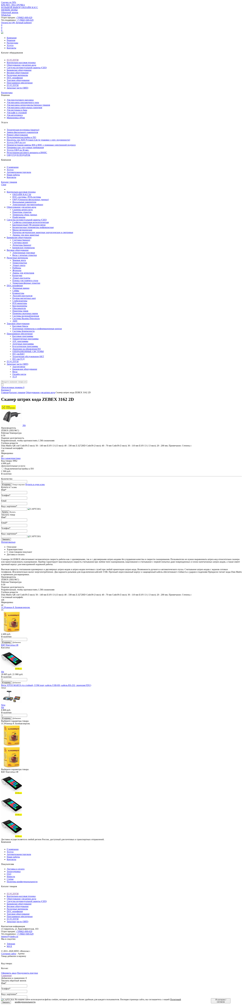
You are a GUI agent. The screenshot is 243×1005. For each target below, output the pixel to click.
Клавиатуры (18, 293)
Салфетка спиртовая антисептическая (30, 222)
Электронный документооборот (27, 204)
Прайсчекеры (18, 217)
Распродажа (12, 43)
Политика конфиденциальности (22, 881)
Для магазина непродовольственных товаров (28, 105)
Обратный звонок (9, 12)
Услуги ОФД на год (16, 142)
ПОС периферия (15, 78)
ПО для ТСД (18, 359)
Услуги (10, 45)
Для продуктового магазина (20, 100)
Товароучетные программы (25, 339)
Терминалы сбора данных (24, 214)
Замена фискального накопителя (22, 132)
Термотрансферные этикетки (26, 283)
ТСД (14, 377)
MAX (9, 946)
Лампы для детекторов (23, 273)
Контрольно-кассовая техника (21, 62)
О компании (13, 167)
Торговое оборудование (18, 80)
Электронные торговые (23, 252)
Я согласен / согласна (220, 1001)
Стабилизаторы (19, 301)
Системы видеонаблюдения (25, 316)
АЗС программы (20, 341)
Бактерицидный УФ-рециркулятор (29, 225)
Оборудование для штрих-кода (21, 65)
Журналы (16, 270)
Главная (5, 392)
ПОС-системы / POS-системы (26, 197)
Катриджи (17, 275)
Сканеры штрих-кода (22, 209)
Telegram (11, 944)
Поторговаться (8, 542)
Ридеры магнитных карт (24, 298)
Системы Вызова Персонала (26, 318)
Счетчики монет (20, 242)
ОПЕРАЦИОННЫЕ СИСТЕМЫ (28, 351)
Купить (5, 512)
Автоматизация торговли (19, 172)
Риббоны (16, 268)
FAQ (9, 874)
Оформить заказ (8, 973)
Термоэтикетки (19, 263)
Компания (11, 38)
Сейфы (15, 290)
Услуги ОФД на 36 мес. (18, 150)
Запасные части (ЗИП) (17, 88)
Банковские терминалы (23, 247)
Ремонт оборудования (17, 135)
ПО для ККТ (18, 354)
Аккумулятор (18, 366)
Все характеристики (11, 458)
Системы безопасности (23, 331)
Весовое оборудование (18, 72)
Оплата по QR (8, 22)
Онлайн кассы (19, 374)
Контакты (11, 48)
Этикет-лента (18, 265)
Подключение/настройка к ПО (21, 137)
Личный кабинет (23, 22)
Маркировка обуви (16, 117)
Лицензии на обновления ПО (26, 349)
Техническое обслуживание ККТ (28, 356)
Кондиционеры (19, 306)
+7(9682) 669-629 (24, 17)
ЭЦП (14, 321)
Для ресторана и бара (17, 110)
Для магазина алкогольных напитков (24, 107)
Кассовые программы (22, 336)
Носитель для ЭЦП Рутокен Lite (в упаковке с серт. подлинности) (38, 140)
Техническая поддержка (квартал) (23, 130)
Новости (11, 876)
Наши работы (13, 175)
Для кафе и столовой (17, 112)
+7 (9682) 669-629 (25, 20)
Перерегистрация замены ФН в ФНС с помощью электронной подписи (41, 145)
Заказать (6, 539)
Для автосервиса (15, 115)
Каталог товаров (17, 392)
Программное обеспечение (20, 83)
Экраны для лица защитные (25, 235)
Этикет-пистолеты (21, 278)
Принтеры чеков (20, 311)
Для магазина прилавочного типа (23, 102)
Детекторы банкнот (21, 245)
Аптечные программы (23, 344)
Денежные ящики (20, 288)
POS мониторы (19, 303)
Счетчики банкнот (21, 240)
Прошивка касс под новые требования (25, 147)
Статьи (10, 879)
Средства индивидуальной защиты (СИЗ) (27, 67)
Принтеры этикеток (22, 212)
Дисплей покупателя (22, 295)
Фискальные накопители (24, 202)
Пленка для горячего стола (25, 280)
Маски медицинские (22, 230)
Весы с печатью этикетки (24, 255)
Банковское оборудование (19, 70)
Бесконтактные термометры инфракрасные (33, 227)
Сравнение (6, 975)
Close (3, 184)
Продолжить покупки (27, 973)
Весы (14, 371)
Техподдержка (14, 871)
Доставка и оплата (15, 869)
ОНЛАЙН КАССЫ (21, 194)
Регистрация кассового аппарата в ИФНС (27, 152)
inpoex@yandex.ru (9, 936)
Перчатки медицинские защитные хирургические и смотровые (42, 232)
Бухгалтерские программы (25, 346)
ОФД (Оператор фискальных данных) (30, 199)
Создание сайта (8, 953)
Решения (11, 40)
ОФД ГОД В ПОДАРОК (18, 155)
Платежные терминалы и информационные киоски (37, 328)
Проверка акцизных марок (25, 313)
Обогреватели (19, 308)
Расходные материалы (17, 75)
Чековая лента (19, 260)
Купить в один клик (35, 484)
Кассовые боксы (20, 326)
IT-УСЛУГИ (13, 60)
